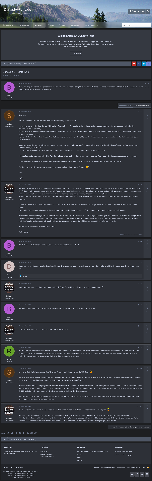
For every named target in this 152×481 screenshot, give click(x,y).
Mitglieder (91, 25)
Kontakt (96, 467)
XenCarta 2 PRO (11, 475)
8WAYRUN (31, 473)
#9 (141, 347)
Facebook (80, 455)
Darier (9, 275)
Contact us (44, 451)
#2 (141, 111)
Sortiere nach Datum (125, 105)
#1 (148, 83)
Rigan (9, 359)
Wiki (63, 25)
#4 (141, 241)
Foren (39, 25)
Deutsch (20, 467)
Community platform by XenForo (20, 471)
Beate (6, 75)
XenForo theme (18, 477)
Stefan (9, 124)
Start (143, 467)
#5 (141, 262)
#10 (141, 368)
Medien (76, 25)
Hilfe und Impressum (133, 467)
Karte (52, 25)
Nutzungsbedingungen (108, 467)
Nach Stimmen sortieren (142, 105)
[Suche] (147, 11)
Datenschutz (121, 467)
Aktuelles (25, 25)
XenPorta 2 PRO (11, 473)
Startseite (9, 25)
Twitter (79, 457)
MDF (7, 467)
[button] (15, 25)
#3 (141, 185)
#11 (141, 406)
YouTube (79, 460)
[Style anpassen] (143, 11)
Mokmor (9, 197)
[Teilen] (145, 83)
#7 (141, 305)
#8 (141, 326)
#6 (141, 283)
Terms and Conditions (47, 457)
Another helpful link (47, 454)
